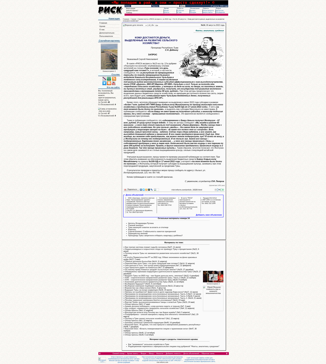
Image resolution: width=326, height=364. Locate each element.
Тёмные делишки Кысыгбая (138, 261)
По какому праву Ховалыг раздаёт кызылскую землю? (151, 270)
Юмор (151, 353)
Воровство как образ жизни (138, 288)
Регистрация (130, 8)
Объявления (194, 8)
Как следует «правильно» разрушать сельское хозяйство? (152, 308)
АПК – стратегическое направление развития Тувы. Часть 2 (152, 278)
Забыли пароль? (132, 10)
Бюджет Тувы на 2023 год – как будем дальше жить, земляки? (154, 276)
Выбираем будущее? (135, 284)
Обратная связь (208, 353)
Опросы (206, 8)
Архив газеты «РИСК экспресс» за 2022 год (154, 19)
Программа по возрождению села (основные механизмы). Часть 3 (156, 296)
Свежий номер (119, 353)
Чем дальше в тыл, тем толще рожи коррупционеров (150, 265)
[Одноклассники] (146, 189)
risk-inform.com (162, 362)
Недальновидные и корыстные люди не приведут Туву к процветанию (158, 249)
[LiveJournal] (151, 189)
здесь (106, 100)
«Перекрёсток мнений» (135, 66)
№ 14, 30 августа (179, 19)
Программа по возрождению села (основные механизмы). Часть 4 (156, 294)
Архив (166, 8)
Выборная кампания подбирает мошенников (146, 286)
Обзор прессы (131, 304)
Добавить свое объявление (209, 215)
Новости (180, 8)
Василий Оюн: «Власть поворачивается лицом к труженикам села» (156, 329)
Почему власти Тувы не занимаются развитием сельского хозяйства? (157, 253)
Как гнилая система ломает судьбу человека (146, 247)
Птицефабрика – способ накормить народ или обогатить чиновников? (158, 314)
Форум (218, 8)
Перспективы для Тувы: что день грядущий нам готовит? (152, 263)
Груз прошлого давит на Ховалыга (141, 267)
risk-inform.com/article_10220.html (186, 190)
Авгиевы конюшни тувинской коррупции (144, 323)
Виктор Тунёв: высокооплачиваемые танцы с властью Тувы (153, 302)
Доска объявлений (191, 353)
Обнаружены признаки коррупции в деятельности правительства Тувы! (159, 272)
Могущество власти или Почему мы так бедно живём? (150, 312)
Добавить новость (173, 353)
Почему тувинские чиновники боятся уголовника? (148, 300)
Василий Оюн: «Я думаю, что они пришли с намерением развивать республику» (163, 325)
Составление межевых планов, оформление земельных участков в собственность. (167, 201)
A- (146, 25)
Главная (103, 23)
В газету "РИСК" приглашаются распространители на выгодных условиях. (189, 203)
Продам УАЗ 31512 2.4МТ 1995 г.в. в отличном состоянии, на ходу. (211, 200)
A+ (153, 25)
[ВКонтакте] (141, 189)
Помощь (129, 13)
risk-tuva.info (104, 111)
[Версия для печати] (133, 25)
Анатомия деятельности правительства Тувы (146, 282)
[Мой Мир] (149, 189)
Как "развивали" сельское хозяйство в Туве (148, 344)
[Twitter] (143, 189)
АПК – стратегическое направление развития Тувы (148, 280)
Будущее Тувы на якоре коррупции (141, 290)
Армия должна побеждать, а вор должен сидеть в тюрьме (152, 306)
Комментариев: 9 (109, 71)
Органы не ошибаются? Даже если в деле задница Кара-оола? (154, 292)
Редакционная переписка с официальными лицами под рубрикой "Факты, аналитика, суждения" (173, 346)
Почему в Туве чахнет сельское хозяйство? (145, 318)
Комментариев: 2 (213, 284)
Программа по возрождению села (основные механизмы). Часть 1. (156, 298)
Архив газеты (132, 353)
